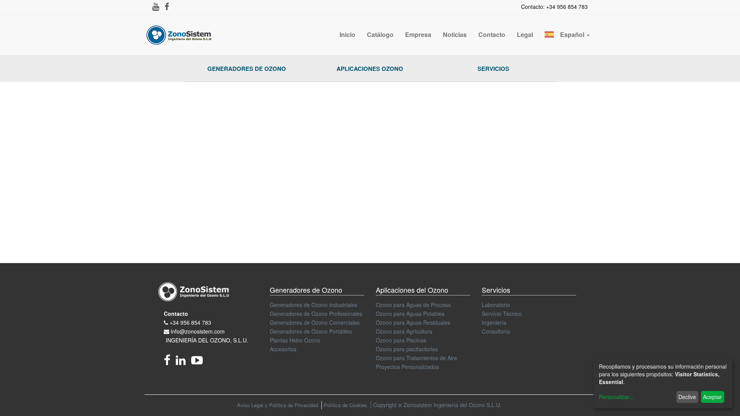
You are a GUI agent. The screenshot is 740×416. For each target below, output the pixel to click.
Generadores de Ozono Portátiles (311, 331)
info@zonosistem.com (198, 331)
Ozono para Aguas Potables (410, 313)
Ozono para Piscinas (401, 340)
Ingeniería (494, 322)
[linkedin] (183, 362)
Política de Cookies (345, 405)
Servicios (493, 68)
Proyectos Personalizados (407, 367)
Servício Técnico (502, 313)
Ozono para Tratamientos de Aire (416, 358)
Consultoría (496, 331)
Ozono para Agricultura (404, 331)
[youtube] (199, 362)
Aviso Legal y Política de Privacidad (277, 405)
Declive (687, 397)
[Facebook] (170, 362)
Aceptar (712, 397)
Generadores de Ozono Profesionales (316, 313)
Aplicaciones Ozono (369, 68)
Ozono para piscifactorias (407, 349)
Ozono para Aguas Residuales (413, 322)
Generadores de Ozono (246, 68)
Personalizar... (616, 397)
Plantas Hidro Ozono (295, 340)
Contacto (176, 313)
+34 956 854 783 (190, 322)
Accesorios (283, 349)
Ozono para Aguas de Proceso (413, 305)
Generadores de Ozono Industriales (313, 305)
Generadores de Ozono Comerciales (315, 322)
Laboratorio (496, 305)
